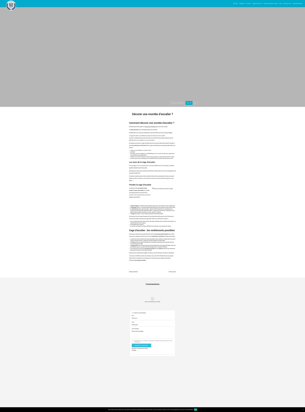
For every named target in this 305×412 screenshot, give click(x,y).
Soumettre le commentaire (141, 345)
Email (133, 322)
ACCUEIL (235, 3)
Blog (280, 3)
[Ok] (303, 409)
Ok (195, 409)
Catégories (242, 3)
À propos (248, 3)
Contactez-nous (287, 3)
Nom (133, 315)
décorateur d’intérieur (150, 126)
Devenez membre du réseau (271, 3)
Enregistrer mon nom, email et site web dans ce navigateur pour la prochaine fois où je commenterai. (153, 341)
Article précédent (133, 271)
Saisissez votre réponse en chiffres (140, 348)
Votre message (135, 328)
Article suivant (172, 271)
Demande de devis (297, 3)
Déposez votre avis (257, 3)
